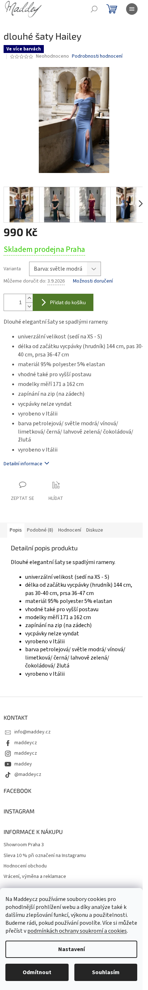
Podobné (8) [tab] (40, 530)
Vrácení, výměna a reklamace (35, 876)
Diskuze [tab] (94, 530)
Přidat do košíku (68, 302)
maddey (23, 764)
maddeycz (25, 742)
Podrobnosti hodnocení (97, 56)
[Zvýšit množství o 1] (29, 298)
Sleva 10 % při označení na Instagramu (45, 855)
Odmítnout (37, 972)
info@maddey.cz (32, 732)
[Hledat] (94, 9)
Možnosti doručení (93, 281)
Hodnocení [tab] (69, 530)
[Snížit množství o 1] (29, 306)
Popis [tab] (16, 530)
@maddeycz (27, 774)
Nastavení (71, 949)
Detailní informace (23, 463)
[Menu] (132, 9)
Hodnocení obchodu (25, 866)
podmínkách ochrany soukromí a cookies (77, 931)
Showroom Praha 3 (24, 845)
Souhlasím (106, 972)
